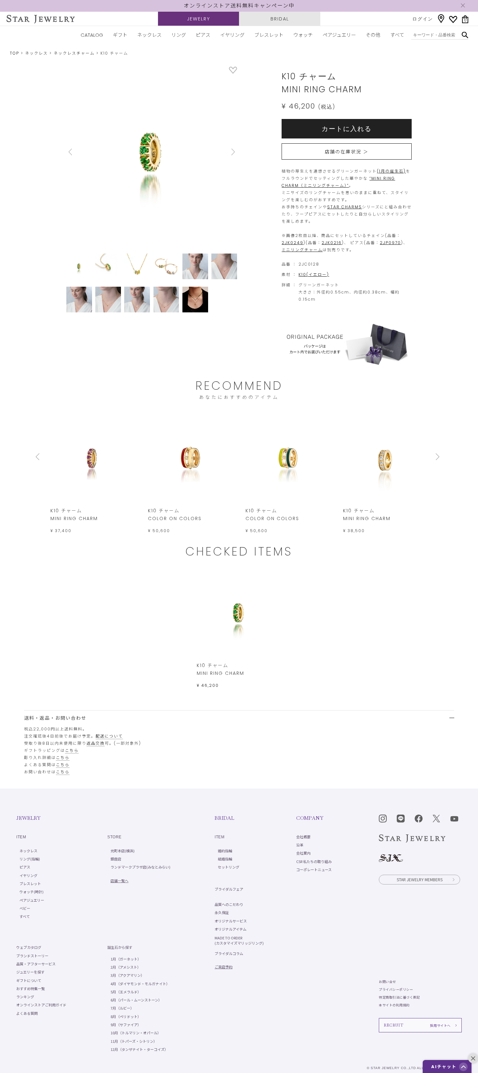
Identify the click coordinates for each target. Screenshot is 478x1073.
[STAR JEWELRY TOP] (41, 19)
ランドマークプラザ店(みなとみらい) (140, 867)
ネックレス (149, 35)
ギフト (120, 35)
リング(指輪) (30, 858)
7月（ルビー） (122, 1008)
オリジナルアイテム (230, 929)
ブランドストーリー (32, 955)
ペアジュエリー (339, 35)
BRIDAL (280, 19)
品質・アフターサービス (36, 963)
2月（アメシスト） (126, 967)
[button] (463, 1067)
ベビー (25, 908)
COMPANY (309, 818)
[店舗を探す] (441, 18)
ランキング (25, 996)
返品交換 (95, 743)
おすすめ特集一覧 (30, 988)
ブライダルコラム (229, 953)
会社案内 (303, 853)
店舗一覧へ (119, 880)
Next (224, 152)
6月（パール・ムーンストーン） (136, 999)
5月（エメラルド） (126, 991)
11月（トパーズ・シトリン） (134, 1041)
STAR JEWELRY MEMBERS (420, 879)
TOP (14, 53)
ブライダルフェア (229, 889)
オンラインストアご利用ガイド (41, 1004)
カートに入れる (347, 128)
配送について (109, 736)
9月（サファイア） (126, 1024)
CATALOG (92, 35)
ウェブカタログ (28, 947)
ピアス (203, 35)
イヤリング (232, 35)
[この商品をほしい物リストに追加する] (233, 72)
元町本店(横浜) (123, 850)
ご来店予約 (223, 966)
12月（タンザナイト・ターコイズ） (139, 1049)
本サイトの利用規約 (394, 1004)
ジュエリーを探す (30, 972)
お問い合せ (387, 981)
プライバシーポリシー (396, 989)
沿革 (299, 844)
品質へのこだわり (229, 904)
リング (178, 35)
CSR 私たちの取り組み (314, 861)
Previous (79, 152)
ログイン (422, 19)
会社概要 (303, 836)
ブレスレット (269, 35)
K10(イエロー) (314, 274)
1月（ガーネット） (126, 959)
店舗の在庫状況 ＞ (346, 152)
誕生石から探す (119, 947)
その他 (373, 35)
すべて (397, 35)
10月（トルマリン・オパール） (136, 1032)
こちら (72, 750)
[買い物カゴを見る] (465, 19)
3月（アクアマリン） (127, 975)
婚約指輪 (225, 850)
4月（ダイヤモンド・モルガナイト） (140, 983)
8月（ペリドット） (126, 1016)
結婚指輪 (225, 858)
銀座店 (116, 858)
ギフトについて (28, 980)
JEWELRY (198, 19)
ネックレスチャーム (74, 53)
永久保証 (222, 912)
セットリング (228, 867)
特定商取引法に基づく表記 (399, 997)
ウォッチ (303, 35)
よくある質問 (27, 1013)
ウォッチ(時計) (32, 891)
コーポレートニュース (314, 869)
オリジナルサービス (231, 920)
